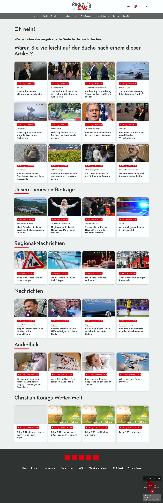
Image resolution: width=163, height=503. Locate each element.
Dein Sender (86, 16)
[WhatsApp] (16, 6)
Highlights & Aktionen (51, 16)
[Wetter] (141, 6)
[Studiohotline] (34, 6)
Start (36, 16)
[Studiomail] (30, 6)
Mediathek (102, 16)
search (147, 6)
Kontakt (126, 16)
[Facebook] (21, 6)
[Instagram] (25, 6)
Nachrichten (69, 16)
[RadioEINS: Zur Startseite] (81, 6)
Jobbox (116, 16)
